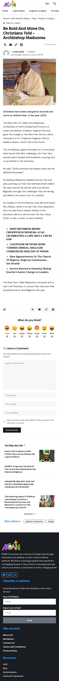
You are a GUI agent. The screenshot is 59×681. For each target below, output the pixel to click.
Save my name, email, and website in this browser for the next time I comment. (30, 421)
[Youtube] (4, 574)
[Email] (10, 44)
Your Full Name (11, 596)
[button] (42, 3)
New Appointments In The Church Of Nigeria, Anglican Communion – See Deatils (28, 260)
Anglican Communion (34, 521)
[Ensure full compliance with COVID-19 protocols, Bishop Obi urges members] (46, 456)
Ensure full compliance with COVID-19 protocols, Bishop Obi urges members (20, 454)
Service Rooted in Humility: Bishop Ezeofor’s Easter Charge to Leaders (28, 270)
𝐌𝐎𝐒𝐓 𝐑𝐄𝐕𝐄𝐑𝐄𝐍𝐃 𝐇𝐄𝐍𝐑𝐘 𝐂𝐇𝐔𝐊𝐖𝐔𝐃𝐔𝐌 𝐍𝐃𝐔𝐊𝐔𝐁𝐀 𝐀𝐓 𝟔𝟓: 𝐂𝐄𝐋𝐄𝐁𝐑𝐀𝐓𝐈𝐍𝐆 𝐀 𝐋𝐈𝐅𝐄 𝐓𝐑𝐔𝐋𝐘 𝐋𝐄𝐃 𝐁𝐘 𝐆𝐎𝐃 (29, 234)
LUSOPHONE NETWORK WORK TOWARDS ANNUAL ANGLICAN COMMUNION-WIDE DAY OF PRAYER (27, 248)
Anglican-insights (13, 23)
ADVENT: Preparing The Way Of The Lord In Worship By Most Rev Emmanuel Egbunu (20, 469)
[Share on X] (5, 44)
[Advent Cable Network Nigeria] (10, 4)
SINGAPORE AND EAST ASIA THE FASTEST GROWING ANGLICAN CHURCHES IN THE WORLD (19, 484)
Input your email (12, 607)
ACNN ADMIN (18, 52)
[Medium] (9, 574)
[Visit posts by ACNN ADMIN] (6, 53)
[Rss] (15, 574)
